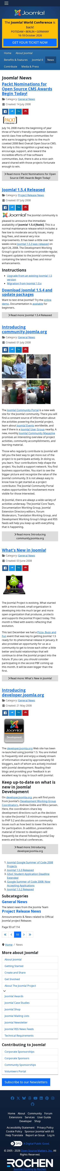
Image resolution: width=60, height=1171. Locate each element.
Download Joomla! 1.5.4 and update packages (27, 292)
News (50, 60)
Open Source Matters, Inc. (37, 1150)
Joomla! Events (25, 425)
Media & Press (30, 66)
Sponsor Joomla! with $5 (39, 1131)
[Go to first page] (5, 935)
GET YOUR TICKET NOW (30, 42)
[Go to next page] (24, 935)
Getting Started (14, 966)
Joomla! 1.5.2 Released (20, 889)
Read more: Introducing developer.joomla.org (31, 849)
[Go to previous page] (11, 935)
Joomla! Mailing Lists (17, 1016)
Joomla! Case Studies (17, 1003)
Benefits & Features (16, 60)
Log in (51, 1135)
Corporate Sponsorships (19, 1051)
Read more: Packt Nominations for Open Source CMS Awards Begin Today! (31, 176)
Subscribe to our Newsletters (26, 1082)
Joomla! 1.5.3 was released (33, 244)
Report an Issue (35, 1135)
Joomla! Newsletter (16, 1022)
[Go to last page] (30, 935)
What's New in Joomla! (24, 550)
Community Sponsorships (20, 1065)
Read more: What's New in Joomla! (31, 678)
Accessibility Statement (21, 1127)
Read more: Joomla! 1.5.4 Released (31, 315)
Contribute (10, 66)
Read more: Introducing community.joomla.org (31, 536)
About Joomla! (24, 53)
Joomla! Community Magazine (37, 433)
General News (26, 99)
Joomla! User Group (33, 429)
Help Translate (14, 1135)
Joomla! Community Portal (23, 410)
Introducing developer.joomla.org (23, 692)
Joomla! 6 (37, 60)
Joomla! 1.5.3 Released (20, 870)
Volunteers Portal (15, 1071)
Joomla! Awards (14, 996)
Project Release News (31, 195)
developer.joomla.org (20, 748)
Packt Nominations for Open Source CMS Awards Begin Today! (27, 88)
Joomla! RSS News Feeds (19, 1029)
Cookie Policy (14, 1131)
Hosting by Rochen (30, 1169)
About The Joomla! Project (20, 986)
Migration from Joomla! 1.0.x (24, 283)
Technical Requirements (19, 1035)
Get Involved (12, 979)
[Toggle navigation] (6, 3)
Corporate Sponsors (17, 1058)
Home (7, 53)
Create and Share (15, 972)
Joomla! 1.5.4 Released (23, 189)
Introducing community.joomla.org (24, 329)
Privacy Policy (45, 1127)
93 (17, 934)
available (37, 304)
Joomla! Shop (12, 1009)
